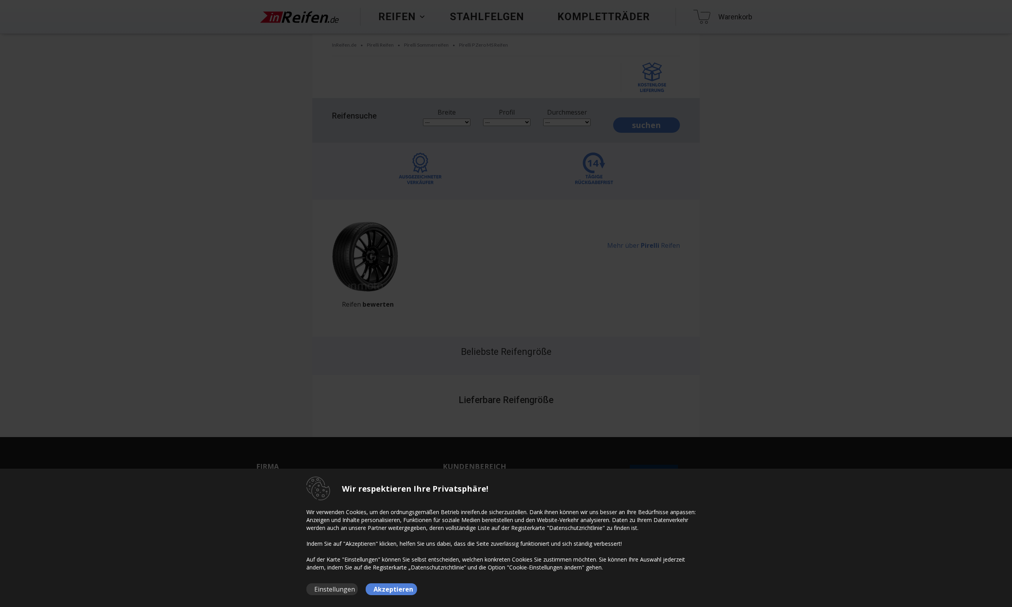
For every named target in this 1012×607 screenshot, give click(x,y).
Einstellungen (334, 589)
